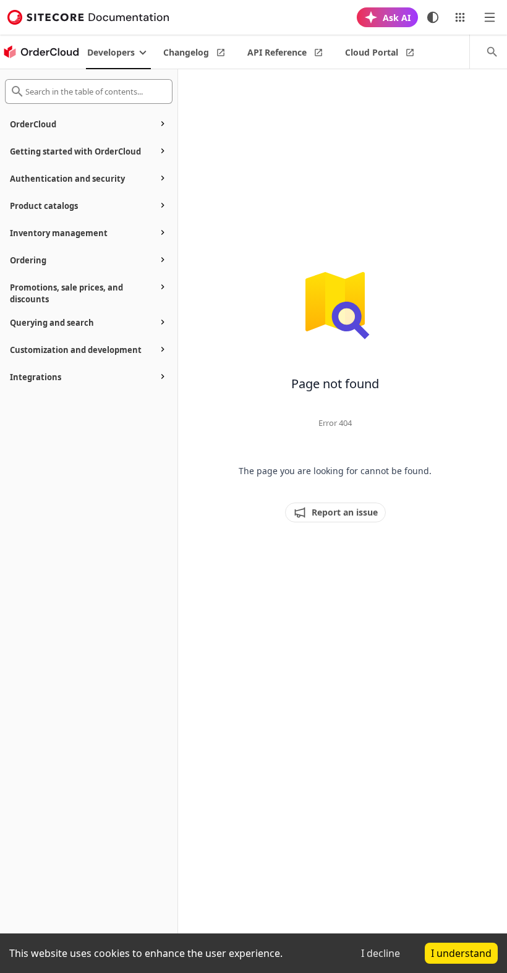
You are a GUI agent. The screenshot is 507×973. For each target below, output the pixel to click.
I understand (461, 953)
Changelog (186, 52)
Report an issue (345, 512)
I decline (380, 953)
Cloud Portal (371, 52)
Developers (111, 52)
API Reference (277, 52)
